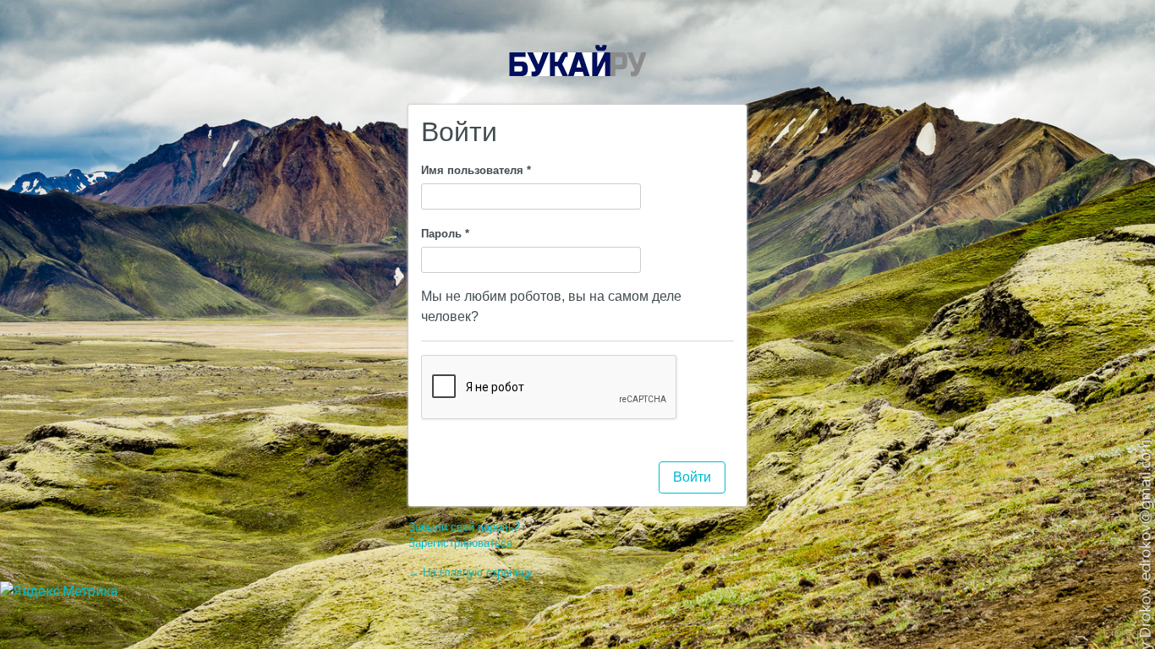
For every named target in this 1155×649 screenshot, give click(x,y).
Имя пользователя (476, 170)
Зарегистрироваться (460, 543)
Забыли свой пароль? (464, 527)
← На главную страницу (470, 572)
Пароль (445, 233)
